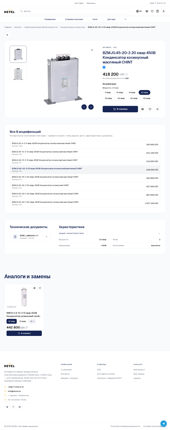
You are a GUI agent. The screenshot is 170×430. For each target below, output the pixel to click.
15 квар (132, 92)
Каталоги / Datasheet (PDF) (109, 378)
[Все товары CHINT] (104, 67)
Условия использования (154, 426)
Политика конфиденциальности (125, 426)
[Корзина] (157, 11)
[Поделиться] (157, 109)
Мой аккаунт (139, 369)
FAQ (99, 369)
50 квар (146, 98)
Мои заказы (139, 374)
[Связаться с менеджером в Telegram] (163, 423)
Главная (7, 27)
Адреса (137, 378)
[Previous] (84, 107)
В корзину (122, 109)
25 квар (108, 98)
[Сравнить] (147, 11)
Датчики (111, 19)
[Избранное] (152, 11)
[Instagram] (13, 407)
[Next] (91, 107)
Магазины (91, 3)
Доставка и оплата (106, 374)
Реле (95, 19)
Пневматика (50, 19)
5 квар (108, 92)
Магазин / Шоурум (69, 378)
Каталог (18, 27)
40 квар (134, 98)
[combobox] (75, 11)
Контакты (65, 374)
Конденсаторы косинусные (73, 27)
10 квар (119, 92)
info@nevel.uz (14, 391)
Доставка (79, 3)
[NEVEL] (9, 11)
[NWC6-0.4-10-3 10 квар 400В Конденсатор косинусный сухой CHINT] (24, 297)
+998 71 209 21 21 (157, 3)
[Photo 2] (18, 73)
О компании (66, 369)
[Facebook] (19, 407)
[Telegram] (7, 407)
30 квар (121, 98)
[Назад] (7, 35)
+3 (31, 321)
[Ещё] (125, 19)
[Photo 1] (18, 54)
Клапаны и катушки (74, 19)
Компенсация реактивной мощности (41, 27)
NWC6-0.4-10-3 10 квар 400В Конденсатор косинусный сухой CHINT (23, 315)
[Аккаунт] (163, 11)
